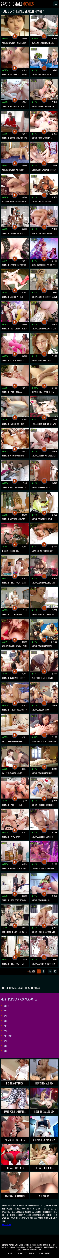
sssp (5, 1046)
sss (5, 1021)
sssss (6, 1006)
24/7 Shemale (17, 3)
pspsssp (7, 1036)
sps (5, 1041)
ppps (5, 1011)
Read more (6, 1224)
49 (50, 971)
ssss (5, 1051)
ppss (5, 1031)
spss (5, 1016)
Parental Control (43, 1253)
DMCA (31, 1253)
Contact (12, 1253)
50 (55, 971)
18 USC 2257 (22, 1253)
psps (5, 1026)
